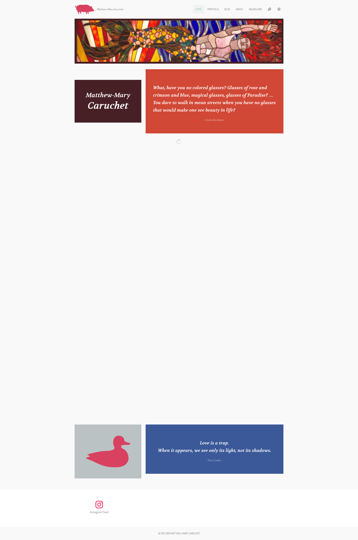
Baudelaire (255, 9)
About (239, 9)
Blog (227, 9)
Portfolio (213, 9)
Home (199, 9)
